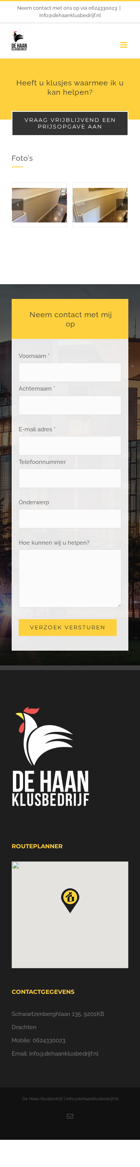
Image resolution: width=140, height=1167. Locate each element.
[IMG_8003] (39, 205)
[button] (70, 901)
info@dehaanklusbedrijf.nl (70, 15)
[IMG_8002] (100, 205)
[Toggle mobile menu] (124, 45)
